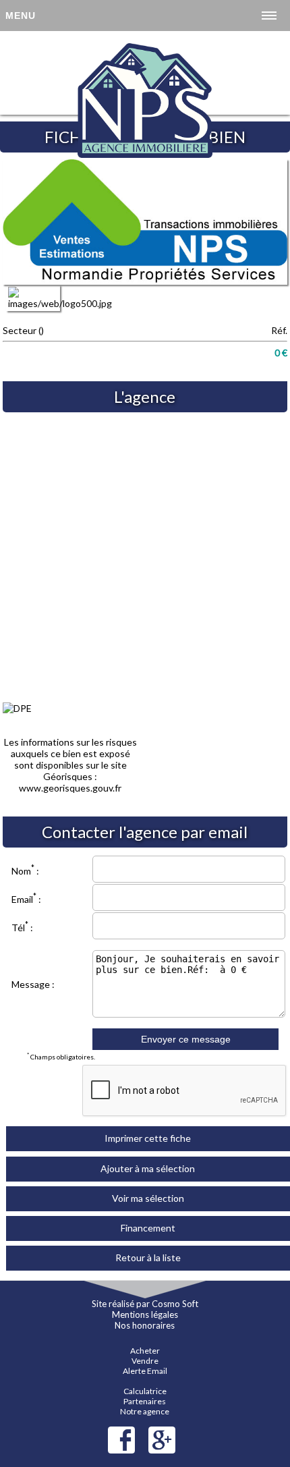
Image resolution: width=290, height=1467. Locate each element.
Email (22, 899)
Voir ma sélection (148, 1198)
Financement (148, 1228)
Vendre (145, 1361)
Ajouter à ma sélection (147, 1168)
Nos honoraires (145, 1325)
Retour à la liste (148, 1257)
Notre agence (144, 1411)
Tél (18, 927)
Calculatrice (145, 1391)
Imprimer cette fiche (148, 1138)
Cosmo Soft (175, 1303)
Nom (21, 871)
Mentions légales (145, 1314)
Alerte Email (145, 1371)
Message (30, 984)
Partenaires (144, 1401)
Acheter (145, 1351)
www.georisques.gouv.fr (70, 788)
